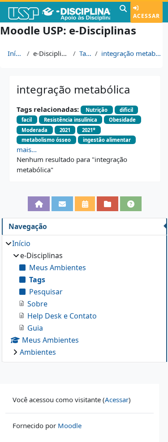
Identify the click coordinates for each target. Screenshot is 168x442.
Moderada (34, 130)
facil (27, 119)
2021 (65, 130)
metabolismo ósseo (46, 139)
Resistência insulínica (70, 119)
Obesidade (122, 119)
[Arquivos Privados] (107, 203)
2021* (88, 130)
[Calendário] (85, 203)
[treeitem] (84, 297)
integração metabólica (133, 53)
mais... (27, 149)
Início (15, 53)
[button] (123, 12)
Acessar (146, 16)
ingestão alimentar (107, 139)
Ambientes (38, 352)
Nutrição (97, 109)
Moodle (70, 425)
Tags (85, 53)
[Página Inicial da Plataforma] (39, 203)
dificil (126, 109)
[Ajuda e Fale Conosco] (131, 203)
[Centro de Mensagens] (62, 203)
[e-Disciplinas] (58, 12)
